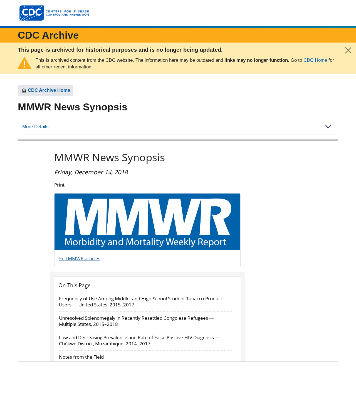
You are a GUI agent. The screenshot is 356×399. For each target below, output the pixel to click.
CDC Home (315, 60)
